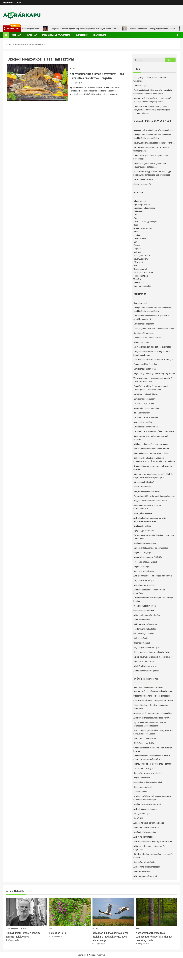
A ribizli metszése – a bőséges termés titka (152, 576)
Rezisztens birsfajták (142, 787)
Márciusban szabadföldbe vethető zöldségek (153, 359)
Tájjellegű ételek (140, 276)
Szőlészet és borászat (143, 272)
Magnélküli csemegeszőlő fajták (147, 557)
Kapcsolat (32, 35)
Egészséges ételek (142, 204)
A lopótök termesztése (143, 661)
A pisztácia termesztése (144, 585)
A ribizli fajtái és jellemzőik (145, 809)
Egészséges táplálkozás (144, 208)
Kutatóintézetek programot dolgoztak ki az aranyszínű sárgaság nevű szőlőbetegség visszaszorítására (152, 109)
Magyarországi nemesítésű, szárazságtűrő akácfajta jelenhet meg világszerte (154, 936)
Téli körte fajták (140, 792)
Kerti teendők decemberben (145, 417)
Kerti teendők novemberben (145, 427)
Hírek (135, 232)
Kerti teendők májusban (143, 324)
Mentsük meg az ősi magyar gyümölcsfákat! (152, 764)
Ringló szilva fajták (141, 778)
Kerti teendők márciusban (144, 369)
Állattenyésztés (140, 201)
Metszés (137, 252)
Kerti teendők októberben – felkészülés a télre (153, 431)
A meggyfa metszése (142, 513)
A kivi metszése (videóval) (145, 624)
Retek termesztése (141, 413)
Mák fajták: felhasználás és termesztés (150, 548)
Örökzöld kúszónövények (144, 606)
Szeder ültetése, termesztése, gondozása (151, 696)
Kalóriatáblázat (139, 238)
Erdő (135, 215)
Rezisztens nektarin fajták (144, 738)
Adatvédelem (99, 35)
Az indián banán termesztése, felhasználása (152, 713)
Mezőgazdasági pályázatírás (56, 35)
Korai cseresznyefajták (143, 768)
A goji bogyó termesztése (144, 530)
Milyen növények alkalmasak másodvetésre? (153, 657)
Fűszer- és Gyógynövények (145, 221)
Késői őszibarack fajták (143, 743)
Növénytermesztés (141, 255)
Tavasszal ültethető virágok (145, 562)
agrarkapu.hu (78, 82)
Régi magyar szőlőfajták (143, 580)
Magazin (72, 69)
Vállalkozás (138, 282)
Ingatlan (136, 235)
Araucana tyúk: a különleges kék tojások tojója (153, 130)
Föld (135, 218)
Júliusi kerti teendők (142, 184)
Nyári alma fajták (140, 638)
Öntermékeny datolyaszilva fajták (147, 782)
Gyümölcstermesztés (142, 228)
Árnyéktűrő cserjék (141, 566)
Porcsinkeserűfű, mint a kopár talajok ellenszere (154, 496)
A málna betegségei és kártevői (147, 804)
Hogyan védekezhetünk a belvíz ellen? (150, 500)
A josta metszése (141, 342)
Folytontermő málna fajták (144, 629)
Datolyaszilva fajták (142, 813)
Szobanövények (140, 269)
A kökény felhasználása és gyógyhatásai (151, 444)
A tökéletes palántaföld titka (145, 394)
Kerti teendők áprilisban (143, 333)
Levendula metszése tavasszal (147, 337)
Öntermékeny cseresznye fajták (147, 773)
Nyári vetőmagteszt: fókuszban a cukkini (151, 449)
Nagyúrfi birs (139, 818)
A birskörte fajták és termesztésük (148, 823)
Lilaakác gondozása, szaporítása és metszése (153, 328)
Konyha (136, 245)
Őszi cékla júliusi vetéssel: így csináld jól (151, 453)
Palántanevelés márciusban (145, 364)
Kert (135, 242)
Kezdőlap (16, 35)
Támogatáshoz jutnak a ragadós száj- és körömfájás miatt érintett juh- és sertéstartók (66, 28)
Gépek (136, 225)
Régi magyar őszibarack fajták (146, 647)
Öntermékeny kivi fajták (143, 634)
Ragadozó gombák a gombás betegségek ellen (154, 373)
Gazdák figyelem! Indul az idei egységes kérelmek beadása (134, 28)
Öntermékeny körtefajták (144, 610)
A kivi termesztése (141, 620)
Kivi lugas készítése (142, 526)
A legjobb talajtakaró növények (146, 491)
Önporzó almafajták (141, 643)
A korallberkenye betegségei (146, 671)
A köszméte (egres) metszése (146, 615)
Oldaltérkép (82, 35)
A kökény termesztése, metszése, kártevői (152, 718)
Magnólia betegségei (142, 552)
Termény (137, 279)
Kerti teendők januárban (143, 403)
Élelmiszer (138, 211)
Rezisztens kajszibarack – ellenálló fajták (151, 652)
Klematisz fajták (140, 85)
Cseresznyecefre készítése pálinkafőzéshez (153, 700)
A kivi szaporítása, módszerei (146, 827)
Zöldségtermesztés (142, 286)
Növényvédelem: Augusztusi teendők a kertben (154, 143)
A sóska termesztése (142, 422)
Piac (135, 265)
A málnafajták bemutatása (144, 543)
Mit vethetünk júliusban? (143, 179)
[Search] (177, 35)
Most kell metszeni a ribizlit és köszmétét (152, 347)
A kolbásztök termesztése (145, 666)
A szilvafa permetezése (143, 571)
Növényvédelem (140, 259)
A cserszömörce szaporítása (146, 408)
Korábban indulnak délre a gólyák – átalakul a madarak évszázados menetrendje (111, 936)
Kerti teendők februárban (144, 399)
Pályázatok (138, 262)
